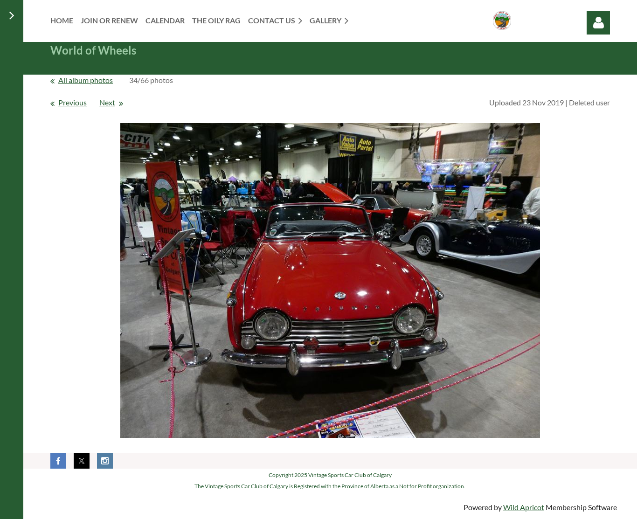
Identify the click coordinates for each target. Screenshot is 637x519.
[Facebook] (58, 461)
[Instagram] (105, 461)
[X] (82, 461)
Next (107, 102)
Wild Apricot (523, 507)
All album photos (85, 80)
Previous (72, 102)
